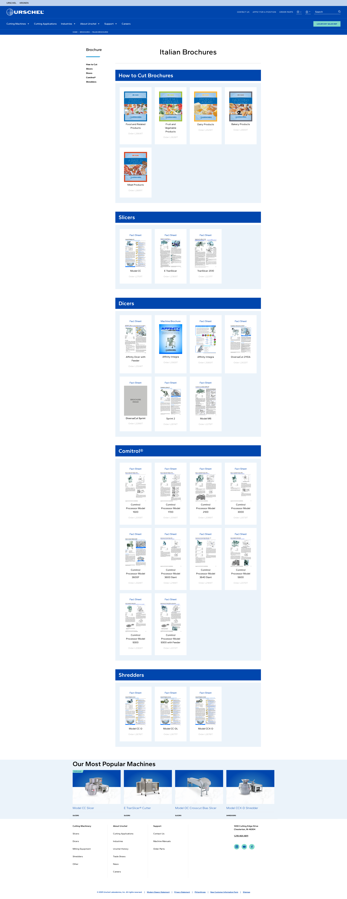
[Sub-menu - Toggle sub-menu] (28, 24)
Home (75, 32)
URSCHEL (11, 3)
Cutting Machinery (82, 826)
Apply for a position (264, 12)
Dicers (89, 73)
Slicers (89, 68)
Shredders (91, 82)
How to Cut (91, 64)
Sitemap (246, 892)
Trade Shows (119, 856)
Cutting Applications (45, 23)
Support (109, 23)
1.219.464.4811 (241, 836)
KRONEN (24, 3)
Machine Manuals (162, 841)
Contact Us (243, 12)
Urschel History (120, 849)
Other (75, 864)
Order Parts (286, 12)
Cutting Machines (16, 23)
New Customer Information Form (224, 892)
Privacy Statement (182, 892)
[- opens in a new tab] (135, 107)
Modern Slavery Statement (158, 892)
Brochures (85, 32)
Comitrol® (91, 77)
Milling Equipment (82, 849)
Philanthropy (200, 892)
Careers (126, 23)
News (116, 864)
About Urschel (88, 23)
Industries (66, 23)
